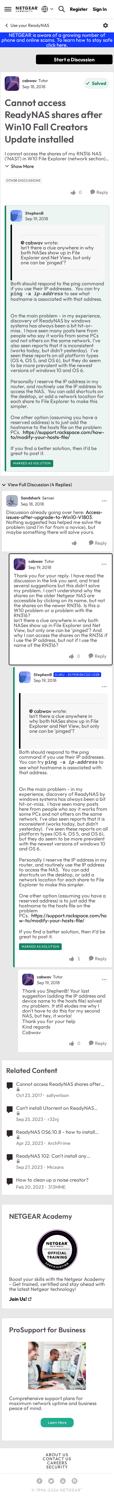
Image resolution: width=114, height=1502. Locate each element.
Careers (57, 1462)
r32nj (53, 1119)
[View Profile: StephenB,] (16, 216)
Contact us (57, 1458)
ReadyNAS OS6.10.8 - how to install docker (55, 1132)
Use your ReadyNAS (30, 25)
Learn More (57, 1422)
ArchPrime (59, 1143)
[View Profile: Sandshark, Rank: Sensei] (12, 501)
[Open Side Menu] (7, 9)
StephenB (34, 213)
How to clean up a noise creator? (52, 1180)
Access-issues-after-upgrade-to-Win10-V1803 (54, 514)
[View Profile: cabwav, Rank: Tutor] (12, 83)
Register (79, 9)
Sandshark (31, 498)
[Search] (61, 9)
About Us (57, 1454)
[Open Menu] (105, 25)
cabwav (29, 81)
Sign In (100, 9)
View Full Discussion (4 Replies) (40, 484)
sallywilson (57, 1095)
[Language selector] (47, 9)
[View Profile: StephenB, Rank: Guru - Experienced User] (25, 677)
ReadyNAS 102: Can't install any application (51, 1156)
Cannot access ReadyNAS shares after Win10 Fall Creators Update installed (58, 1084)
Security (57, 1467)
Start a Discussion (74, 59)
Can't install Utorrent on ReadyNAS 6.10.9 (55, 1108)
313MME (56, 1187)
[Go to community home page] (27, 9)
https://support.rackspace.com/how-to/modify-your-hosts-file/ (57, 434)
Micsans (55, 1167)
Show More (22, 166)
